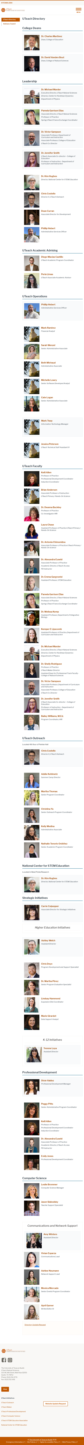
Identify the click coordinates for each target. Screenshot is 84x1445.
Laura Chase (47, 524)
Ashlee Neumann (50, 1270)
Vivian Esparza (48, 1253)
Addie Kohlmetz (49, 774)
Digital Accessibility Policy (49, 1442)
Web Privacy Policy (69, 1442)
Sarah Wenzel (48, 345)
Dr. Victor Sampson (51, 132)
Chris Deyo (46, 963)
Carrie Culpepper (50, 906)
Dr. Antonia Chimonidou (53, 542)
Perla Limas (47, 274)
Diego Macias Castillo (52, 257)
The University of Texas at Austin (40, 1440)
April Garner (47, 1305)
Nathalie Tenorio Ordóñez (54, 843)
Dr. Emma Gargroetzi (51, 577)
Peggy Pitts (47, 1104)
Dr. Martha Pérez (49, 981)
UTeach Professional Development (13, 1412)
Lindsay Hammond (50, 998)
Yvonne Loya (50, 1048)
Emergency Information (14, 1442)
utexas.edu (6, 3)
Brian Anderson (49, 490)
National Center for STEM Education (14, 1425)
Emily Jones (47, 1156)
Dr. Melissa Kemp (50, 611)
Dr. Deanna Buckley (51, 507)
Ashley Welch (48, 940)
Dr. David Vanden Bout (52, 57)
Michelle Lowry (49, 380)
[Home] (13, 10)
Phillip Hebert (48, 228)
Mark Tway (46, 420)
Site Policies (31, 1442)
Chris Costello (48, 193)
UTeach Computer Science (10, 1416)
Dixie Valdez (47, 1080)
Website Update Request (55, 1404)
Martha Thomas (49, 791)
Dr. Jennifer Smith (50, 153)
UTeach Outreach (7, 1403)
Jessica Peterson (50, 444)
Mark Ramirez (48, 328)
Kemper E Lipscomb (51, 629)
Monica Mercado (50, 1288)
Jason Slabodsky (49, 1202)
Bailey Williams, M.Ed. (52, 716)
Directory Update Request (35, 1325)
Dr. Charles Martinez (51, 36)
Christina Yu (47, 809)
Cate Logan (47, 397)
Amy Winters (50, 1234)
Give (5, 1389)
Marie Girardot (48, 1016)
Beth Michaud (48, 362)
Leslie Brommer (49, 1184)
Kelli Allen (46, 472)
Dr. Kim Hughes (49, 176)
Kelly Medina (47, 826)
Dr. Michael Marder (51, 89)
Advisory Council (9, 24)
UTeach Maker (6, 1407)
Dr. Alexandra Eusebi (51, 559)
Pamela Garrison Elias (52, 110)
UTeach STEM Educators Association (14, 1420)
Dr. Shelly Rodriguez (51, 664)
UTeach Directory (9, 20)
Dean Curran (47, 211)
